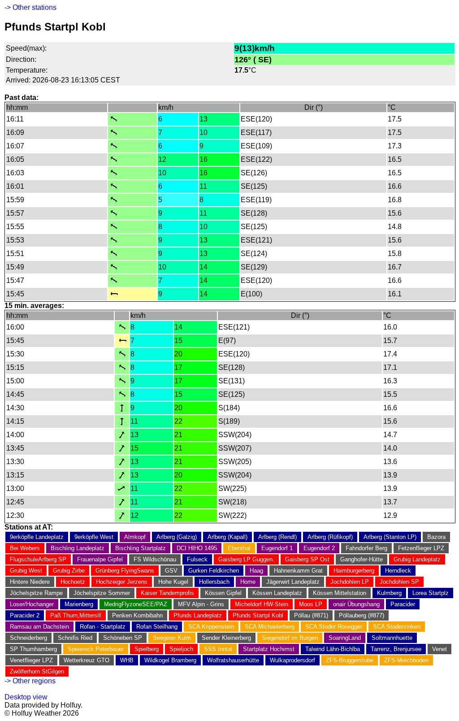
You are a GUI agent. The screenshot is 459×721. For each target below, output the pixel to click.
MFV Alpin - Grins (201, 604)
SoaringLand (345, 637)
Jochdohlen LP (349, 581)
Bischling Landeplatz (77, 548)
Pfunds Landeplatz (197, 615)
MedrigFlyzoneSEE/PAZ (135, 604)
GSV (171, 570)
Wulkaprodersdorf (292, 660)
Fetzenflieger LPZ (421, 548)
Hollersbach (214, 581)
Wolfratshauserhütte (233, 660)
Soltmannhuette (392, 637)
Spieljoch (181, 649)
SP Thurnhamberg (33, 649)
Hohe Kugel (173, 581)
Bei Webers (25, 548)
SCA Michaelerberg (269, 626)
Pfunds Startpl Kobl (258, 615)
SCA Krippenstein (211, 626)
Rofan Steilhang (157, 626)
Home (247, 581)
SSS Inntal (218, 649)
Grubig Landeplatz (417, 559)
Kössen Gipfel (223, 593)
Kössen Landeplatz (277, 593)
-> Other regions (30, 681)
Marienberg (79, 604)
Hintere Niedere (30, 581)
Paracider (402, 604)
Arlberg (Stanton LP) (390, 537)
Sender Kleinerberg (226, 637)
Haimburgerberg (353, 570)
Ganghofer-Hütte (361, 559)
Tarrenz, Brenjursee (396, 649)
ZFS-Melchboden (406, 660)
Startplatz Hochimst (268, 649)
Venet (439, 649)
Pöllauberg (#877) (361, 615)
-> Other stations (30, 7)
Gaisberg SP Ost (307, 559)
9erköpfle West (93, 537)
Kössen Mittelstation (339, 593)
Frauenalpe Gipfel (100, 559)
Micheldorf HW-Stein (261, 604)
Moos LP (310, 604)
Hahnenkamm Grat (298, 570)
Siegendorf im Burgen (290, 637)
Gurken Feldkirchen (213, 570)
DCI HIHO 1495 (197, 548)
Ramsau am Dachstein (39, 626)
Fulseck (197, 559)
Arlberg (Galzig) (176, 537)
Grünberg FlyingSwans (124, 570)
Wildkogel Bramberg (170, 660)
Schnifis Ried (75, 637)
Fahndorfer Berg (366, 548)
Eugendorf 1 (277, 548)
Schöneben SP (122, 637)
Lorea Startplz (430, 593)
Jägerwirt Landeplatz (293, 581)
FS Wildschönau (155, 559)
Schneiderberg (28, 637)
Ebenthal (239, 548)
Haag (256, 570)
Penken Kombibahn (137, 615)
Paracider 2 (24, 615)
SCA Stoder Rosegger (333, 626)
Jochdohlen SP (399, 581)
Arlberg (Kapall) (227, 537)
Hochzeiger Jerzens (121, 581)
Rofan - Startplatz (103, 626)
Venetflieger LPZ (31, 660)
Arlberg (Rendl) (277, 537)
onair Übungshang (356, 604)
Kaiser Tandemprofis (167, 593)
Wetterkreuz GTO (86, 660)
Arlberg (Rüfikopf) (330, 537)
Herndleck (398, 570)
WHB (127, 660)
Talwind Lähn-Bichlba (332, 649)
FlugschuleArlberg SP (38, 559)
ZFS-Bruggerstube (349, 660)
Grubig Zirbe (69, 570)
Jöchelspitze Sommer (102, 593)
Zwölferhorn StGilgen (37, 671)
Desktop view (26, 697)
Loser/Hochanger (32, 604)
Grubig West (26, 570)
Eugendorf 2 (319, 548)
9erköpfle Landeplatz (37, 537)
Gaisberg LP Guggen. (246, 559)
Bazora (436, 537)
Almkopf (135, 537)
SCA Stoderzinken (396, 626)
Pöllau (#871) (311, 615)
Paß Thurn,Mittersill (75, 615)
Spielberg (146, 649)
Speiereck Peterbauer (96, 649)
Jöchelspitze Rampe (36, 593)
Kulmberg (389, 593)
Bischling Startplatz (140, 548)
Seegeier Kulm (172, 637)
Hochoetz (73, 581)
